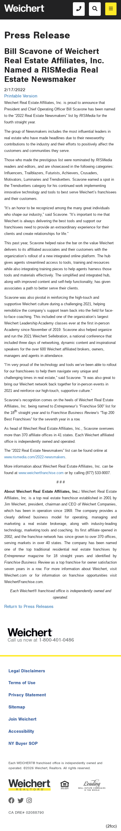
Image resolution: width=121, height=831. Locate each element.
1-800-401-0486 (56, 640)
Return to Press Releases (28, 606)
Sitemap (16, 707)
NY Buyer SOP (23, 743)
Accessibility (21, 731)
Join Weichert (22, 719)
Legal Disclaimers (26, 671)
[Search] (95, 9)
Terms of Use (21, 683)
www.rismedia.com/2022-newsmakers (34, 457)
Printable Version (20, 96)
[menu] (111, 9)
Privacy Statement (27, 695)
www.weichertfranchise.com (41, 473)
